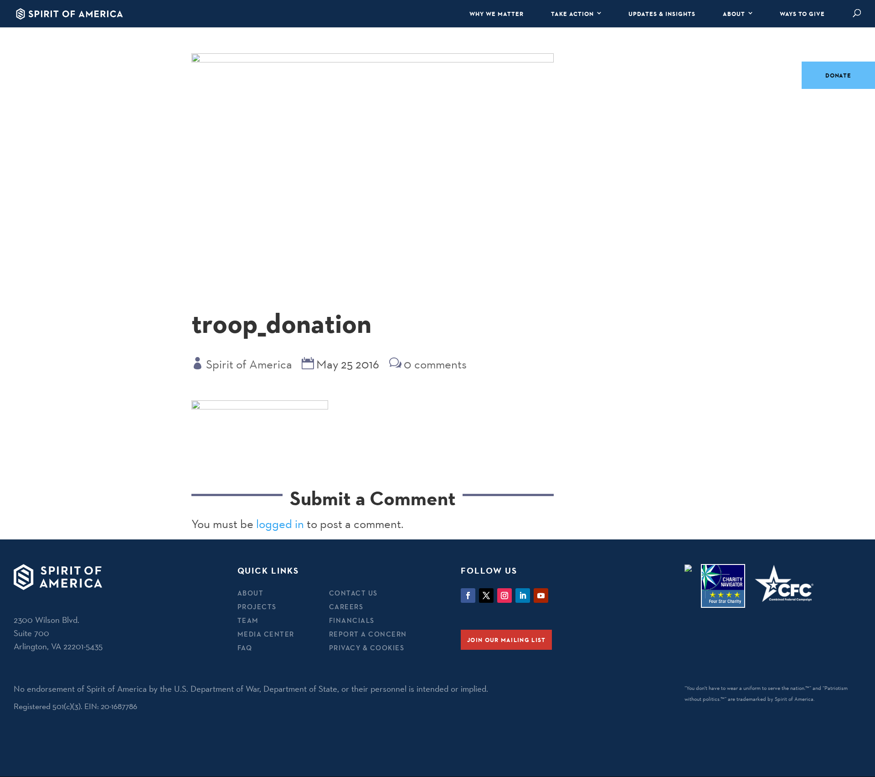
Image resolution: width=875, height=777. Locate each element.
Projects (257, 606)
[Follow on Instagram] (504, 595)
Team (248, 620)
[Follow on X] (486, 595)
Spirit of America (249, 364)
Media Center (265, 634)
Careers (346, 606)
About (734, 14)
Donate (838, 75)
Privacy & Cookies (367, 648)
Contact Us (353, 593)
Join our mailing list (506, 640)
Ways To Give (802, 14)
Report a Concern (368, 634)
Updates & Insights (661, 14)
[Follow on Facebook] (468, 595)
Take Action (572, 14)
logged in (280, 524)
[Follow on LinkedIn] (522, 595)
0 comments (435, 364)
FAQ (244, 648)
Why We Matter (496, 14)
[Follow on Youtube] (541, 595)
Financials (352, 620)
